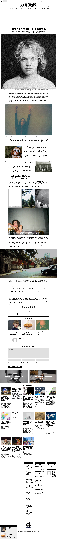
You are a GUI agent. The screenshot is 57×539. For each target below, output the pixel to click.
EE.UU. (43, 476)
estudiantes (41, 479)
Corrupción (36, 473)
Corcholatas (42, 471)
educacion (40, 476)
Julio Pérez (21, 338)
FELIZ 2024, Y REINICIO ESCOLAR (39, 397)
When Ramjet (40, 181)
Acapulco (42, 466)
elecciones (36, 477)
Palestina (41, 486)
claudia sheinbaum (39, 470)
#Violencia (37, 466)
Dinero (28, 26)
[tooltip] (49, 4)
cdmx (36, 469)
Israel (36, 481)
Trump (42, 492)
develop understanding (37, 96)
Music (29, 313)
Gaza (43, 479)
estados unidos (37, 479)
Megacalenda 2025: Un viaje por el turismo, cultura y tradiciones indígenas (28, 448)
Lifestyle (24, 313)
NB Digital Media (31, 532)
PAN (43, 486)
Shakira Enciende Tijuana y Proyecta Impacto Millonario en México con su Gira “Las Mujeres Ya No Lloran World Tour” (17, 449)
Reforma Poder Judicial (41, 490)
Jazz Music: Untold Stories (40, 333)
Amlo (36, 468)
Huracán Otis (39, 480)
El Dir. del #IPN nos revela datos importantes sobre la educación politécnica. (17, 414)
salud (36, 492)
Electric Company (43, 156)
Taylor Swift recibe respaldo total (13, 333)
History (19, 313)
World (37, 313)
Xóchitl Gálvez (39, 493)
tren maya (39, 492)
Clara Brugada (39, 469)
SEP (37, 492)
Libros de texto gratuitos (40, 481)
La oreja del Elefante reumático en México (39, 422)
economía (36, 476)
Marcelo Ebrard (37, 483)
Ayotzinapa (42, 468)
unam (36, 493)
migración (41, 483)
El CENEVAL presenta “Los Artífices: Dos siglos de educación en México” (28, 423)
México (40, 485)
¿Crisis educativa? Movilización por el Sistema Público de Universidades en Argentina (5, 398)
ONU (39, 486)
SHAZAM (44, 98)
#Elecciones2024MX (38, 464)
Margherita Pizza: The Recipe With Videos (27, 333)
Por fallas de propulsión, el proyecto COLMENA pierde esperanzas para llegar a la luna (28, 398)
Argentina (39, 468)
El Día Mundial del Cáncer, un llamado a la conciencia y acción (6, 422)
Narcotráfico (37, 486)
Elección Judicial (41, 477)
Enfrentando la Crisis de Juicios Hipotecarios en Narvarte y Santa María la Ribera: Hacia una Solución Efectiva (6, 448)
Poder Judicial (37, 488)
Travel (33, 313)
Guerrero (36, 480)
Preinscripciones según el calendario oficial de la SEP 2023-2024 (51, 397)
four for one (31, 141)
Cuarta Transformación (38, 474)
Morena (36, 485)
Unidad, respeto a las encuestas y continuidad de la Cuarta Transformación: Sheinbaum (17, 390)
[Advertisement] (28, 18)
